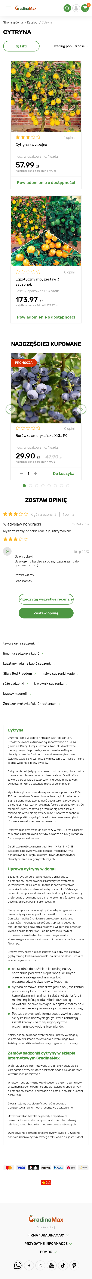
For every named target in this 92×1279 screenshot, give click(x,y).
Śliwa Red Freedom (17, 673)
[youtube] (52, 1265)
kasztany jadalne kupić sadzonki (27, 663)
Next (81, 409)
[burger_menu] (8, 8)
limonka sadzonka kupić (21, 653)
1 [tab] (24, 485)
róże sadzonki (13, 684)
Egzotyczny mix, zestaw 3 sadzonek (37, 281)
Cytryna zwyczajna (31, 144)
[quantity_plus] (35, 473)
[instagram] (40, 1265)
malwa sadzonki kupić (58, 673)
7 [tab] (61, 485)
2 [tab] (30, 485)
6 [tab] (55, 485)
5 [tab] (49, 485)
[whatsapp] (18, 1265)
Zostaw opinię (46, 613)
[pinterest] (74, 1265)
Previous (10, 409)
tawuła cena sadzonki (19, 643)
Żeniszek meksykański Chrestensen (29, 704)
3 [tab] (36, 485)
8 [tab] (67, 485)
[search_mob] (67, 8)
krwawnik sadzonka (49, 684)
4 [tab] (43, 485)
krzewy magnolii (15, 694)
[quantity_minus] (21, 473)
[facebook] (29, 1265)
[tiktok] (63, 1265)
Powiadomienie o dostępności (46, 182)
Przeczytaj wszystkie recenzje (46, 599)
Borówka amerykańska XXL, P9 (41, 435)
